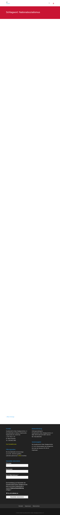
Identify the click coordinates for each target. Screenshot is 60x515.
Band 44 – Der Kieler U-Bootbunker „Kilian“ (21, 326)
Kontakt (21, 506)
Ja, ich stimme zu (13, 493)
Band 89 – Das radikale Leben (17, 119)
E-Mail (19, 455)
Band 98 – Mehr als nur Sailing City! (19, 30)
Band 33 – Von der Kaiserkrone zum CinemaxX (22, 380)
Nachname (9, 469)
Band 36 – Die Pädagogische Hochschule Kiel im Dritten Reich (27, 361)
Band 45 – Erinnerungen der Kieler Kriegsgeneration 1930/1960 (27, 305)
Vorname (8, 463)
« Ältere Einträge (10, 416)
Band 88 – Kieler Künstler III (16, 206)
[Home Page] (8, 3)
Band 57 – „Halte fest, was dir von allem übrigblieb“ (23, 287)
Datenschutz (36, 506)
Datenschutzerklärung (17, 488)
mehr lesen (10, 40)
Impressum (28, 506)
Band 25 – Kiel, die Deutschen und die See (21, 398)
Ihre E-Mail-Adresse (12, 475)
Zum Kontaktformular (11, 444)
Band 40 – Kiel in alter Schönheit (18, 343)
